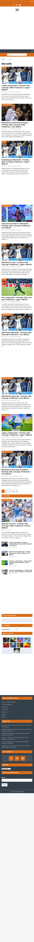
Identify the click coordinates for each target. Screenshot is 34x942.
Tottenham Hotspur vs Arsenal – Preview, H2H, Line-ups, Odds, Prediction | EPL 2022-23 (20, 544)
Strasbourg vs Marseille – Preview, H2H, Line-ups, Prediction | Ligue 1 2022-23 (16, 162)
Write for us (4, 712)
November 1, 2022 (7, 129)
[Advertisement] (17, 30)
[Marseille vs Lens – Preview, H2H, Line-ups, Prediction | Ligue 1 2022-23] (17, 252)
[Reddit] (20, 4)
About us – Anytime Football (8, 702)
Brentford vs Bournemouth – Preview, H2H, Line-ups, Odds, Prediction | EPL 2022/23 (20, 553)
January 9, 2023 (6, 92)
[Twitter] (17, 4)
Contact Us (4, 714)
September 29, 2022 (7, 437)
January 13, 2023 (7, 530)
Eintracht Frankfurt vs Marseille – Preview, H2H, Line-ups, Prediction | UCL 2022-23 (16, 226)
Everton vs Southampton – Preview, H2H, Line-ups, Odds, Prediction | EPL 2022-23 (20, 570)
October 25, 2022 (7, 230)
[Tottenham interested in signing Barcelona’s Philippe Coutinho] (27, 645)
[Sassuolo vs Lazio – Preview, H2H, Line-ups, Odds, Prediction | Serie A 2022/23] (17, 510)
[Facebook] (14, 4)
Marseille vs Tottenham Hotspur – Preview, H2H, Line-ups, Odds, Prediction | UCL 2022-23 (15, 125)
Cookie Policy (5, 709)
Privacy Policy (5, 707)
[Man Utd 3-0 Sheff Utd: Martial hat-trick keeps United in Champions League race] (6, 645)
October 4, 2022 (6, 400)
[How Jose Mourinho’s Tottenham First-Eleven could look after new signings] (13, 645)
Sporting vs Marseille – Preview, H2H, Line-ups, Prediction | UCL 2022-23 (17, 333)
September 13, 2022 (7, 476)
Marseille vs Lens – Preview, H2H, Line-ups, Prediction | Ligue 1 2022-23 (17, 263)
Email (4, 777)
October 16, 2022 (7, 301)
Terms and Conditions (7, 704)
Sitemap (4, 717)
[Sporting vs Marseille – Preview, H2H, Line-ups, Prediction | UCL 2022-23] (17, 322)
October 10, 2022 (7, 336)
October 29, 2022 (7, 166)
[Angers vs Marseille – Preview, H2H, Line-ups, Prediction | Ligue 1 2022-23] (17, 422)
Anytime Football (16, 92)
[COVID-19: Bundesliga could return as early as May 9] (13, 640)
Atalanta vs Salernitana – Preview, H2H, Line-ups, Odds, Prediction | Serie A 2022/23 (20, 562)
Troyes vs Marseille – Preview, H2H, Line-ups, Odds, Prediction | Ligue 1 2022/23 (16, 88)
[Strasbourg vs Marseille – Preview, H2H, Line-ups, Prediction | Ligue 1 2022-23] (17, 149)
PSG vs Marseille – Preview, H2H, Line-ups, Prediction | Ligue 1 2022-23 (17, 298)
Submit (4, 785)
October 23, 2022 (7, 266)
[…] (13, 99)
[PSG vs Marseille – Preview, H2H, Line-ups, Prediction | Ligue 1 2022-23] (17, 287)
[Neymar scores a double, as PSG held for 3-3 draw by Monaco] (6, 640)
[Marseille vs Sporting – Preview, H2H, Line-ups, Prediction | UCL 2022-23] (17, 385)
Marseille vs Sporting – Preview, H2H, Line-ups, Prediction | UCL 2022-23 (17, 397)
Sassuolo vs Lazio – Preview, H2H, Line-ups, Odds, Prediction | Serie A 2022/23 (16, 526)
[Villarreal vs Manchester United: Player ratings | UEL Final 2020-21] (20, 645)
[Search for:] (17, 54)
